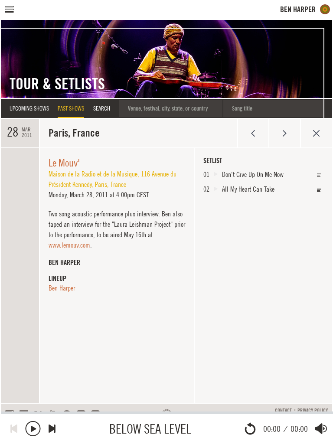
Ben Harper (62, 288)
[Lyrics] (319, 175)
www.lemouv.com (69, 245)
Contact (283, 410)
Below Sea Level (150, 428)
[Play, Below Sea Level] (33, 428)
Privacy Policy (312, 410)
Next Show (284, 133)
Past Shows (71, 108)
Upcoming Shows (29, 108)
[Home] (305, 9)
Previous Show (253, 133)
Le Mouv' (64, 163)
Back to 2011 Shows (316, 133)
